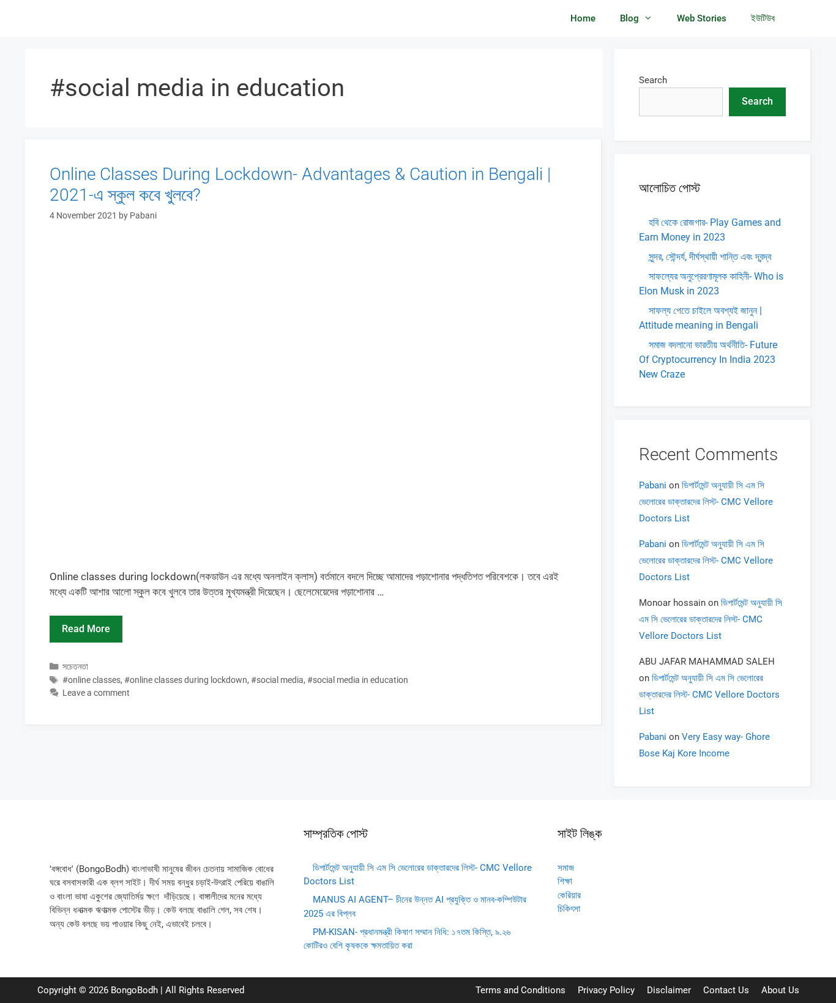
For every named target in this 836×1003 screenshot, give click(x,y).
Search (653, 80)
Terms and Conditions (520, 990)
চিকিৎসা (569, 908)
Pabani (652, 485)
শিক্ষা (565, 881)
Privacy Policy (606, 990)
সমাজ (566, 867)
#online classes (91, 680)
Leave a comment (96, 693)
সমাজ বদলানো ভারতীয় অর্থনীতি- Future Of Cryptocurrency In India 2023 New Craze (708, 359)
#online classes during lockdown (185, 680)
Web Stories (701, 18)
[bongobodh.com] (87, 18)
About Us (780, 990)
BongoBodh (134, 990)
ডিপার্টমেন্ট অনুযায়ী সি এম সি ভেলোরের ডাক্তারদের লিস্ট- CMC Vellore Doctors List (706, 502)
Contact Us (726, 990)
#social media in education (357, 680)
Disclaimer (669, 990)
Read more (86, 629)
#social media (277, 680)
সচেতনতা (75, 667)
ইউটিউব (763, 18)
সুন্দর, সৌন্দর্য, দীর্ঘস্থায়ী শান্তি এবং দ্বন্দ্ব (710, 257)
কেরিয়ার (569, 895)
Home (582, 18)
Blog (629, 18)
